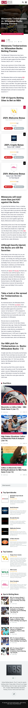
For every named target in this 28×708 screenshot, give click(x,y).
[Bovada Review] (5, 524)
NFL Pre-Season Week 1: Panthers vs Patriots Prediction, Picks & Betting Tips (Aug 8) (18, 650)
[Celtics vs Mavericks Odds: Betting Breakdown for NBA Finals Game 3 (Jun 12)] (14, 456)
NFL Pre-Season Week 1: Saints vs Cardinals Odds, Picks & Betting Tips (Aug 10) (17, 600)
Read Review (20, 128)
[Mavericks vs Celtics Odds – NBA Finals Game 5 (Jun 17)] (14, 395)
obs (9, 40)
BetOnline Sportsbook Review (16, 496)
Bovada (17, 271)
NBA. (24, 231)
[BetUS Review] (14, 141)
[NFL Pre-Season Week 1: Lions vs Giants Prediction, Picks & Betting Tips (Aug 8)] (5, 644)
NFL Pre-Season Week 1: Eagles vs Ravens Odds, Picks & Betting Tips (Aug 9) (18, 619)
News (6, 25)
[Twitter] (14, 694)
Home (2, 25)
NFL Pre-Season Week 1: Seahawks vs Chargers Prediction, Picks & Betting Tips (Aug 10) (18, 610)
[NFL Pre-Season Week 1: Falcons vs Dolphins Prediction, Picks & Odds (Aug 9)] (5, 634)
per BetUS (18, 305)
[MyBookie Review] (5, 535)
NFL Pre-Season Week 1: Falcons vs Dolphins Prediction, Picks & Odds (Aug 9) (17, 630)
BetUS (10, 271)
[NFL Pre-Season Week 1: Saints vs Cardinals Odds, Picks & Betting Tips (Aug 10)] (5, 604)
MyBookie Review (15, 528)
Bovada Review (14, 518)
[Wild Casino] (5, 576)
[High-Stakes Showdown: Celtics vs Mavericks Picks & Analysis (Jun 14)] (14, 424)
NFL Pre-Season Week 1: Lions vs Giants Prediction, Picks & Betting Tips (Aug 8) (18, 639)
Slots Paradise (14, 581)
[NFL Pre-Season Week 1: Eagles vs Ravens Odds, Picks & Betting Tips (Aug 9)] (5, 624)
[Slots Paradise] (14, 170)
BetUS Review (14, 507)
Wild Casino (13, 569)
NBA (23, 77)
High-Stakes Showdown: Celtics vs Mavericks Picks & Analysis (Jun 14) (13, 438)
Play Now (9, 128)
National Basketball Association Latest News (12, 33)
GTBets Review (14, 538)
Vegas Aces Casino (16, 555)
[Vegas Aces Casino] (14, 114)
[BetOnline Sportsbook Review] (5, 502)
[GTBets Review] (5, 545)
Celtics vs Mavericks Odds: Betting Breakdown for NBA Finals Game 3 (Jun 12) (14, 470)
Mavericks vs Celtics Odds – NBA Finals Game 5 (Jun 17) (13, 408)
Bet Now (9, 157)
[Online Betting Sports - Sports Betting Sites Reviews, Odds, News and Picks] (6, 2)
